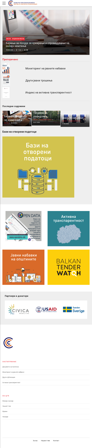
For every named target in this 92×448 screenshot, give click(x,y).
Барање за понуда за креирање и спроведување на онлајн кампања (37, 44)
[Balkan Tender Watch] (69, 267)
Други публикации (8, 377)
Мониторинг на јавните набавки (45, 68)
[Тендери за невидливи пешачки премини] (46, 118)
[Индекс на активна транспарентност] (6, 92)
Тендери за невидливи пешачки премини (44, 116)
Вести (8, 38)
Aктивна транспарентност (11, 382)
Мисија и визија (7, 401)
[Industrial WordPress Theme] (23, 226)
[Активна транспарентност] (69, 228)
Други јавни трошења (38, 80)
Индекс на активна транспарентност (48, 92)
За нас (35, 441)
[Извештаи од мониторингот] (6, 68)
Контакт (56, 441)
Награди (5, 417)
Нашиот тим (6, 406)
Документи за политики (10, 367)
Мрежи (4, 411)
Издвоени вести (18, 38)
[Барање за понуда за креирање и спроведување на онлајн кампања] (46, 32)
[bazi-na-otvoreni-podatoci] (38, 167)
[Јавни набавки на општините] (23, 267)
